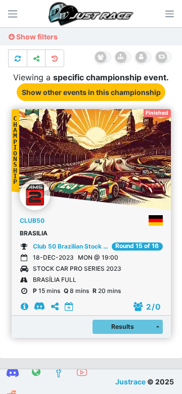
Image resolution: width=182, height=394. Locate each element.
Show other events (91, 92)
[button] (169, 14)
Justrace (130, 381)
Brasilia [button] (34, 233)
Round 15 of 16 (137, 246)
